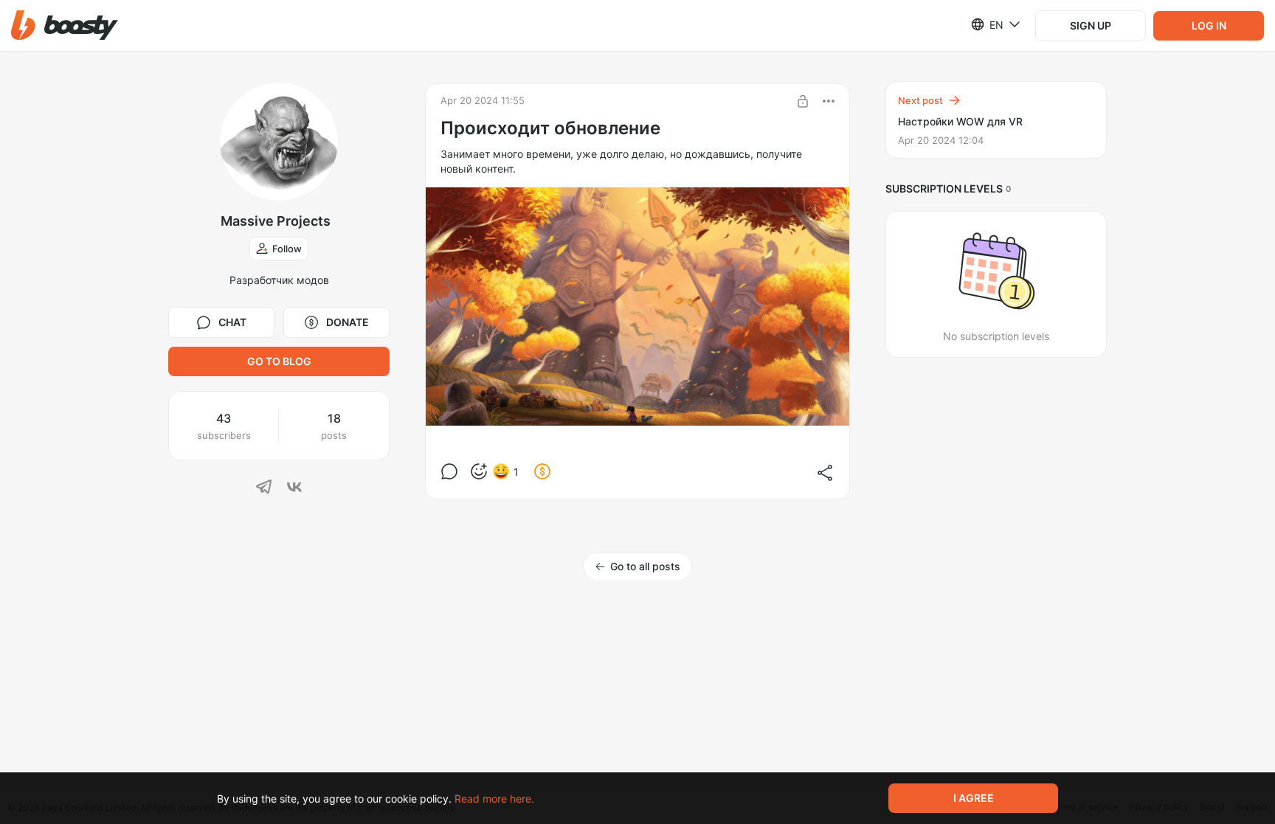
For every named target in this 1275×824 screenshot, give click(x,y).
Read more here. (494, 798)
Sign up (1090, 25)
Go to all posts (645, 566)
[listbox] (986, 24)
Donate (347, 322)
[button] (64, 25)
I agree (973, 798)
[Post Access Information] (802, 101)
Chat (232, 322)
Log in (1209, 25)
